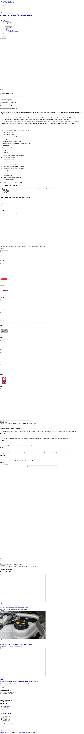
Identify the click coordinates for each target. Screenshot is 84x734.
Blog (3, 34)
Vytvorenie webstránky (4, 732)
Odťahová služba (5, 33)
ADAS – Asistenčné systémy (10, 23)
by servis (1, 604)
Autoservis (4, 4)
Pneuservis (7, 29)
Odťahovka (4, 5)
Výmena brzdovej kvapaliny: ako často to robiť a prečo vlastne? (16, 644)
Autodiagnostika (8, 22)
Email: (8, 2)
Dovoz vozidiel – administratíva (11, 24)
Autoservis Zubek (21, 732)
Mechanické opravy (9, 27)
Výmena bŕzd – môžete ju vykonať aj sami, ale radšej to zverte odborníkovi (19, 681)
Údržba (1, 603)
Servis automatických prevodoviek (11, 31)
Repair (1, 677)
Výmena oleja (7, 28)
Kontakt (4, 36)
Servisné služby (5, 21)
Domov (3, 20)
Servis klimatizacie (8, 32)
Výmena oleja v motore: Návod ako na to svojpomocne (14, 607)
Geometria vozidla (8, 26)
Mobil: (7, 1)
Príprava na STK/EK (9, 30)
